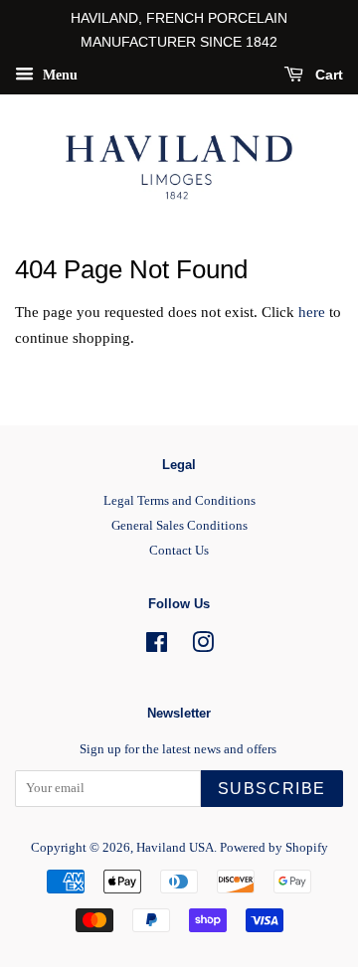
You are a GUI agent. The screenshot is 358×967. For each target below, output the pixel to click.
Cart (327, 74)
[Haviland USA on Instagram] (203, 647)
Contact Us (179, 551)
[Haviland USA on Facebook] (156, 647)
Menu (58, 74)
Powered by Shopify (274, 848)
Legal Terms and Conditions (179, 501)
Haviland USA (175, 848)
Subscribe (272, 788)
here (311, 312)
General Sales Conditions (179, 526)
